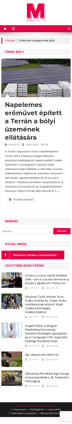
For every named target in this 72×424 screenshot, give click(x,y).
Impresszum (20, 409)
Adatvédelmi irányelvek (23, 413)
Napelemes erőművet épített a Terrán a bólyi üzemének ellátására (33, 121)
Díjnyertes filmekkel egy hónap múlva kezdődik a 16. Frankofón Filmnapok (47, 377)
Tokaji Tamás (32, 144)
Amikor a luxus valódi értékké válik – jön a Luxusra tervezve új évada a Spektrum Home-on (47, 279)
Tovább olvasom (23, 199)
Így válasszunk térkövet (42, 354)
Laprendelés (54, 409)
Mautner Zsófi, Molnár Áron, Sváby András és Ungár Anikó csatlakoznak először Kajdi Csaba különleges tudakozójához (46, 304)
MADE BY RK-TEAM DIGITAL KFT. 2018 (36, 406)
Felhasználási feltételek (52, 413)
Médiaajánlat (37, 409)
